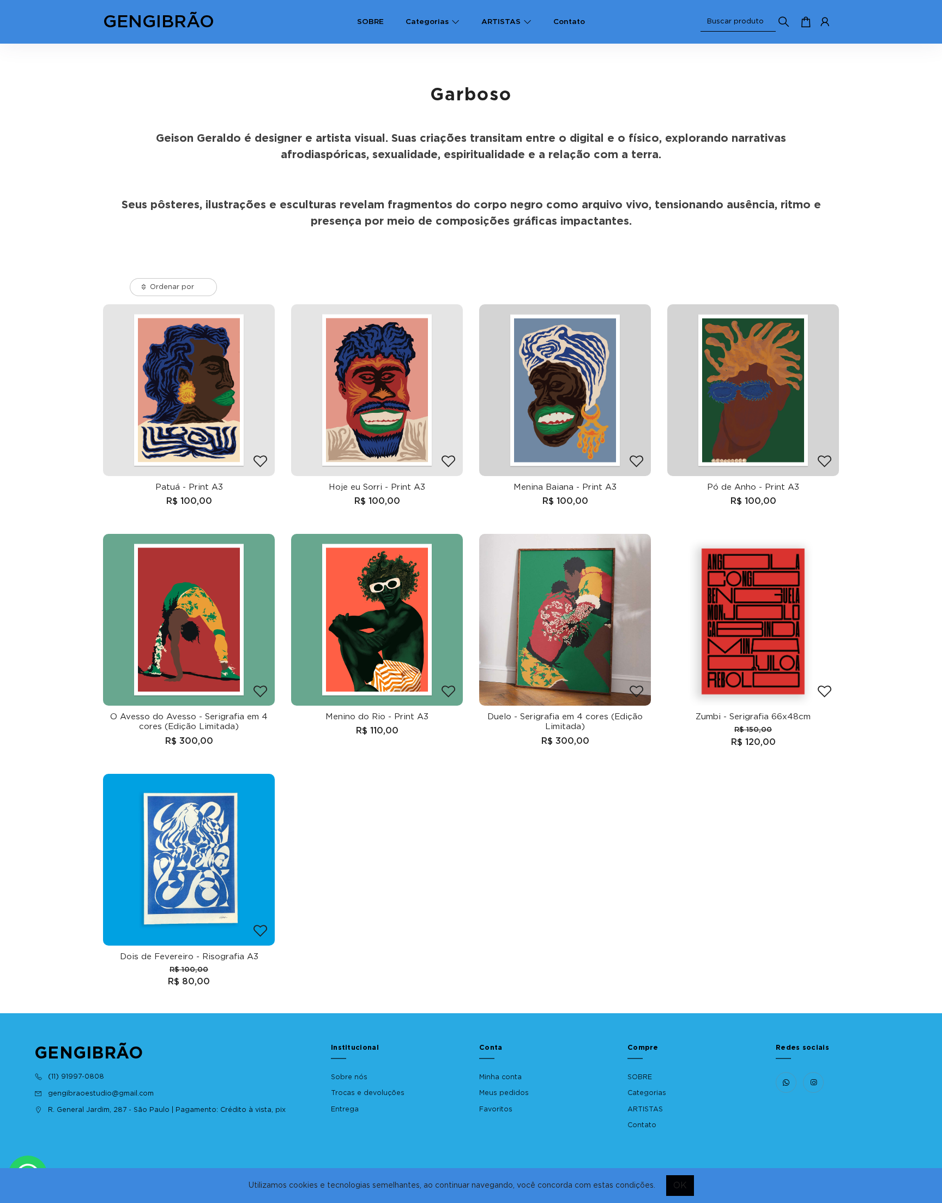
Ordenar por (172, 287)
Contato (569, 22)
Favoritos (495, 1109)
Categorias (427, 22)
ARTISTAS (501, 22)
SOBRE (370, 22)
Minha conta (500, 1077)
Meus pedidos (504, 1093)
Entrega (345, 1109)
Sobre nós (349, 1077)
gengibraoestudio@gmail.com (101, 1093)
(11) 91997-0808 (76, 1076)
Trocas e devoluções (367, 1093)
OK (680, 1185)
